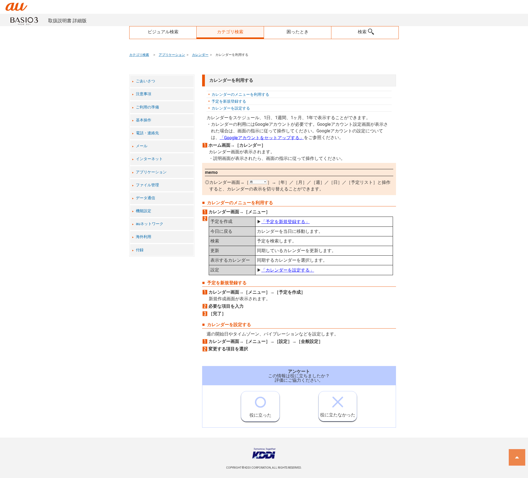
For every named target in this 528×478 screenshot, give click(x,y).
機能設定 (143, 211)
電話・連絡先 (147, 133)
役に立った (260, 415)
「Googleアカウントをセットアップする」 (262, 137)
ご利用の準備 (147, 107)
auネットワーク (149, 224)
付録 (140, 250)
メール (141, 146)
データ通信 (145, 198)
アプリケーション (172, 55)
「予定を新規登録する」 (285, 221)
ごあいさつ (145, 81)
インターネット (149, 159)
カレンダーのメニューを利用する (240, 94)
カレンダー (200, 55)
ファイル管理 (147, 185)
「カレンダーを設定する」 (287, 270)
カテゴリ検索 (139, 55)
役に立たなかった (337, 414)
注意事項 (143, 94)
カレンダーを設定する (230, 108)
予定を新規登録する (228, 101)
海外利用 (143, 236)
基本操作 (143, 120)
